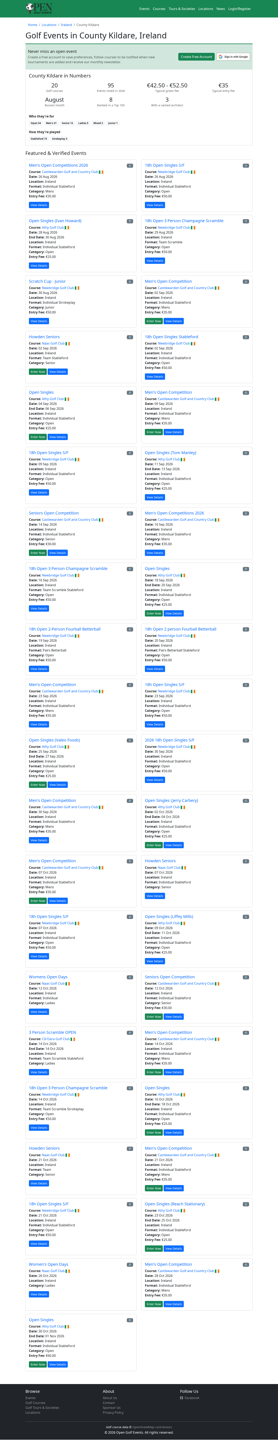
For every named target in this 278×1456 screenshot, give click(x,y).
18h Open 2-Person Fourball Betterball (65, 629)
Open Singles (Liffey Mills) (169, 916)
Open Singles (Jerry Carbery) (171, 800)
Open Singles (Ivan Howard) (55, 220)
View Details (39, 205)
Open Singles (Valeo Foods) (54, 740)
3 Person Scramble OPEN (52, 1032)
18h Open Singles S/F (164, 165)
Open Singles (41, 392)
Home (32, 25)
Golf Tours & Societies (42, 1407)
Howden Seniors (44, 336)
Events (144, 9)
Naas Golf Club (54, 343)
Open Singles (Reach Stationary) (175, 1204)
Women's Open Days (48, 1264)
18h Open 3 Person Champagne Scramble (184, 220)
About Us (110, 1398)
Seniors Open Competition (54, 513)
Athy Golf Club (53, 227)
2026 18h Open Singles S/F (169, 740)
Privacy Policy (113, 1412)
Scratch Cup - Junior (47, 281)
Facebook (192, 1398)
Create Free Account (196, 56)
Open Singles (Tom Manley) (170, 452)
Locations (205, 9)
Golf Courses (35, 1403)
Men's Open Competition (168, 281)
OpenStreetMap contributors (152, 1427)
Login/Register (239, 9)
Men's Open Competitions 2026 (58, 165)
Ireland (66, 25)
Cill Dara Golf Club (56, 1039)
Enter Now (154, 321)
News (221, 9)
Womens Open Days (48, 977)
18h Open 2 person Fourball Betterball (180, 629)
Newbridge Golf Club (174, 172)
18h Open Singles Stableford (171, 336)
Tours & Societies (182, 9)
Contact (109, 1403)
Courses (159, 9)
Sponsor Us (112, 1407)
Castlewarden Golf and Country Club (70, 172)
